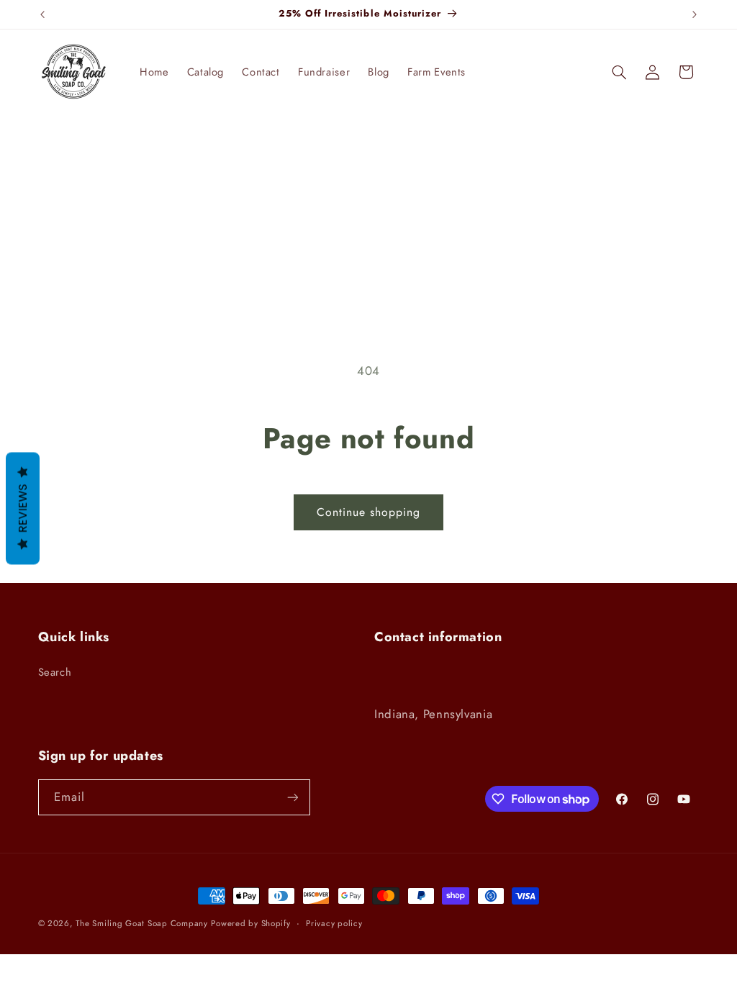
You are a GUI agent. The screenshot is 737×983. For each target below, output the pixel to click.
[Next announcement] (694, 14)
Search (55, 672)
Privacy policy (334, 923)
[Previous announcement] (42, 14)
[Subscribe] (292, 797)
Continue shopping (369, 512)
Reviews (22, 508)
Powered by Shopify (250, 923)
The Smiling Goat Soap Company (141, 923)
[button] (619, 72)
